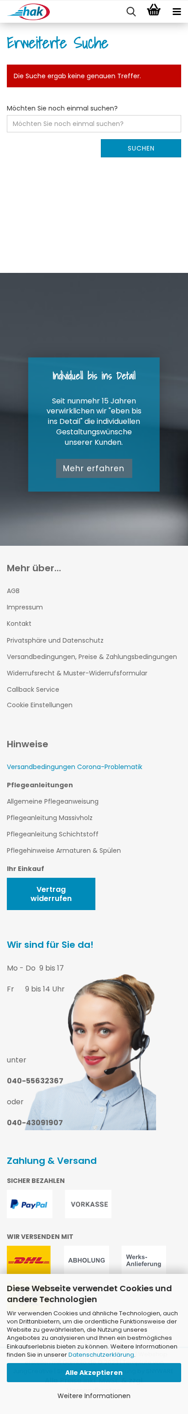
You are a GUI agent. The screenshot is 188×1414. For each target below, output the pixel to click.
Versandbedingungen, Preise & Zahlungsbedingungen (92, 656)
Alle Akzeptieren (94, 1372)
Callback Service (33, 689)
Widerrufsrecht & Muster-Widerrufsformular (77, 673)
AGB (13, 590)
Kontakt (19, 623)
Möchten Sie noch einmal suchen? (62, 108)
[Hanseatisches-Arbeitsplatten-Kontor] (18, 11)
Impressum (25, 607)
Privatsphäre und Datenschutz (55, 640)
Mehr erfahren (94, 468)
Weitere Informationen (94, 1395)
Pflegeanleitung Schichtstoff (53, 834)
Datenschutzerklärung (101, 1354)
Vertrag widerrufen (51, 893)
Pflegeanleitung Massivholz (50, 817)
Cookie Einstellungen (40, 705)
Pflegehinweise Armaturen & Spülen (64, 850)
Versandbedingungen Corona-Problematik (74, 766)
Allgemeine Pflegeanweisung (53, 801)
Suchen (141, 148)
